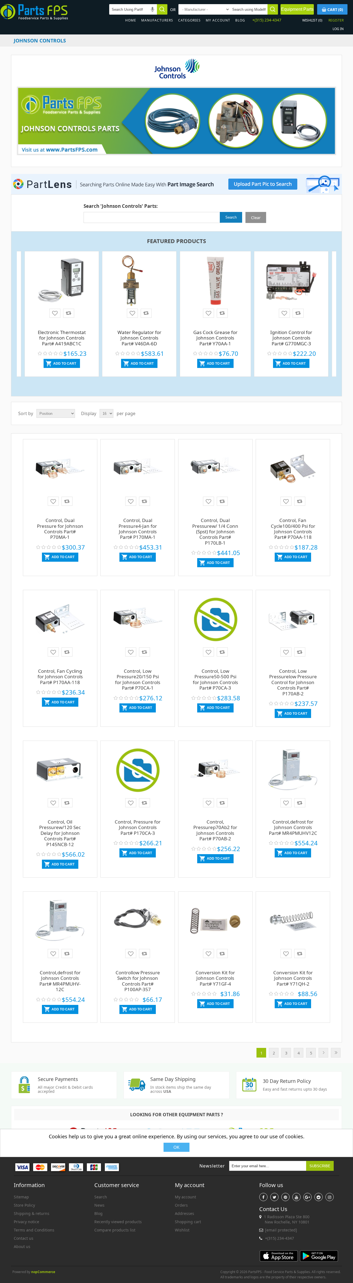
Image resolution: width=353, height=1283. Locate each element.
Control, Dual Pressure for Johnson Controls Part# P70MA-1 (60, 528)
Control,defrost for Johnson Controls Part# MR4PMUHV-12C (60, 980)
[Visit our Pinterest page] (285, 1197)
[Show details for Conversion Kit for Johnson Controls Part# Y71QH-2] (293, 923)
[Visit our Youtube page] (296, 1197)
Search (100, 1196)
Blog (240, 20)
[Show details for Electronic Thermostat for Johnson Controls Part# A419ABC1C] (61, 282)
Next (323, 1053)
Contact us (23, 1238)
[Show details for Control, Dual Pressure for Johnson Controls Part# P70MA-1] (60, 470)
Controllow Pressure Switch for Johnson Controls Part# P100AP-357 (138, 980)
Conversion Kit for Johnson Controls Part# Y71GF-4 (215, 978)
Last (336, 1053)
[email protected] (281, 1230)
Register (336, 20)
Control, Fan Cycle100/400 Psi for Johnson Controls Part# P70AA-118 (293, 528)
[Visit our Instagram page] (329, 1197)
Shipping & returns (31, 1213)
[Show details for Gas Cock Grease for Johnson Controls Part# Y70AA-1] (215, 281)
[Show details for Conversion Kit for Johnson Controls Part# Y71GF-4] (215, 923)
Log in (338, 28)
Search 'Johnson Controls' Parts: (121, 206)
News (99, 1205)
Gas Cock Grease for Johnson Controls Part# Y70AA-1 (215, 338)
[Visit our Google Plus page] (307, 1197)
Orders (181, 1205)
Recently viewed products (118, 1221)
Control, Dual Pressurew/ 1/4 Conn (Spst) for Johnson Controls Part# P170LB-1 (215, 531)
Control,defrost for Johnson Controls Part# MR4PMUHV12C (293, 827)
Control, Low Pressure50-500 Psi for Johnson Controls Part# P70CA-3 (215, 679)
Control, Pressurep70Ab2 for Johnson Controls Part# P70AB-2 (215, 830)
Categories (189, 20)
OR (173, 9)
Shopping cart (188, 1221)
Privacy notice (26, 1221)
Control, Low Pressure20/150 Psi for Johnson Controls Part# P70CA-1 (137, 679)
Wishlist (182, 1230)
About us (22, 1246)
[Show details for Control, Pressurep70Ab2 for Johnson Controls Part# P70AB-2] (215, 772)
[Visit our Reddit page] (318, 1197)
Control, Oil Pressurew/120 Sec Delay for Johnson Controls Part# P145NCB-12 (60, 833)
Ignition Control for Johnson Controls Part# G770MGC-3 (291, 338)
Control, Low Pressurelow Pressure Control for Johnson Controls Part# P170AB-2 (293, 682)
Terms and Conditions (34, 1230)
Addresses (184, 1213)
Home (130, 20)
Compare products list (114, 1230)
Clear (256, 217)
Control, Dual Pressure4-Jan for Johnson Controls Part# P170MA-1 (138, 528)
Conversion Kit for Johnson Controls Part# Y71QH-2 (293, 978)
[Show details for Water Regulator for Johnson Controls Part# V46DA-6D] (139, 282)
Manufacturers (157, 20)
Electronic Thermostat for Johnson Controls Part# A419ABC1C (62, 338)
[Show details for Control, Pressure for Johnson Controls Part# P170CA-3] (137, 772)
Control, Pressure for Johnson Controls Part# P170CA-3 (138, 827)
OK (176, 1147)
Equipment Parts (297, 9)
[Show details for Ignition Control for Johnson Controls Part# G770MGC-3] (291, 282)
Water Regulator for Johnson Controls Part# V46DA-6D (139, 338)
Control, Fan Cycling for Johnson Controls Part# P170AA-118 (60, 676)
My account (218, 20)
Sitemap (21, 1196)
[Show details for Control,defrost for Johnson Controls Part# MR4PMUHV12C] (293, 772)
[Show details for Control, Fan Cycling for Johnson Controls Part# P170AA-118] (60, 621)
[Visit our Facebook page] (263, 1197)
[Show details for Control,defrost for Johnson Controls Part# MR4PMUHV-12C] (60, 923)
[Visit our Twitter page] (274, 1197)
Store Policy (24, 1205)
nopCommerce (43, 1271)
